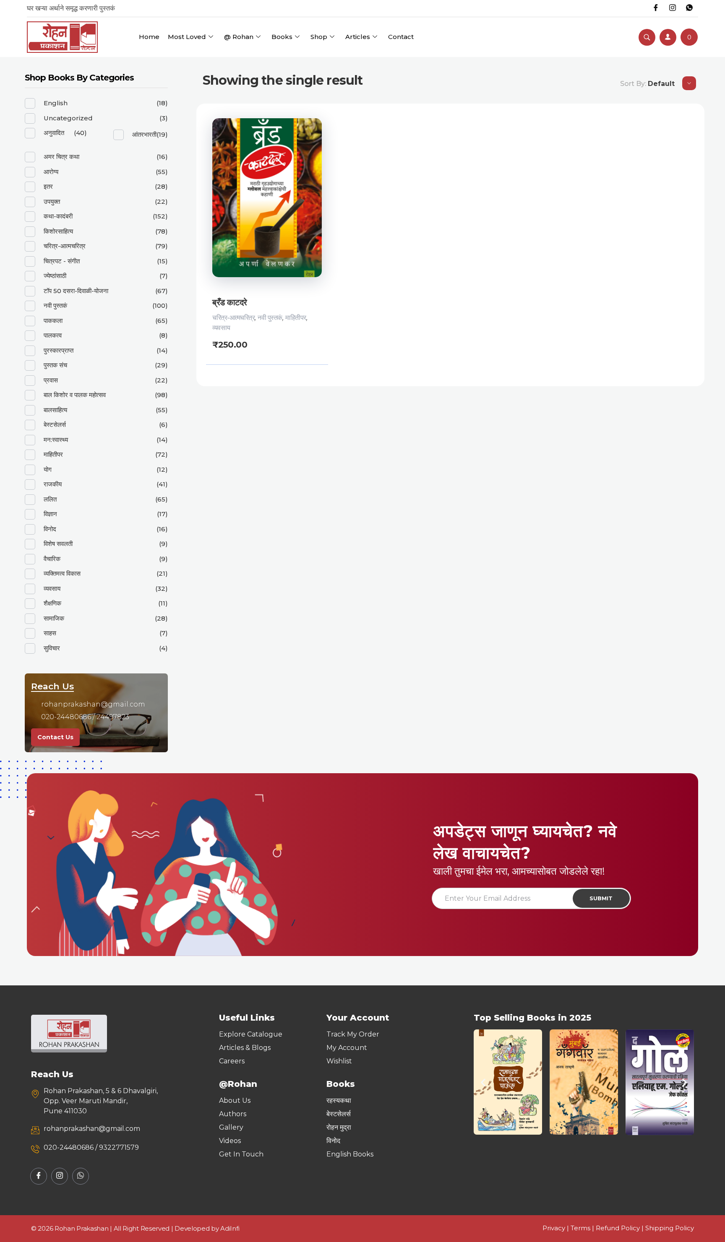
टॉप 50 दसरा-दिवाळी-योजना (76, 291)
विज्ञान (50, 514)
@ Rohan (238, 37)
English (56, 103)
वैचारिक (52, 559)
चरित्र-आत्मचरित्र (233, 318)
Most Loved (187, 37)
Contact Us (55, 737)
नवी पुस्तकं (270, 318)
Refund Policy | (620, 1228)
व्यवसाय (221, 328)
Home (149, 37)
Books (281, 37)
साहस (50, 633)
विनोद (50, 529)
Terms (580, 1228)
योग (48, 469)
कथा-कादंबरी (58, 216)
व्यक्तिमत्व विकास (62, 573)
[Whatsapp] (689, 8)
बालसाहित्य (55, 410)
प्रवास (51, 380)
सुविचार (52, 648)
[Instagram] (672, 8)
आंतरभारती (144, 134)
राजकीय (53, 484)
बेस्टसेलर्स (55, 425)
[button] (483, 1082)
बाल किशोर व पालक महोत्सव (75, 395)
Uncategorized (68, 118)
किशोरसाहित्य (58, 231)
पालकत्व (53, 335)
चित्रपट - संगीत (62, 261)
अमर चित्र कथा (61, 157)
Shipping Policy (669, 1228)
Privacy (553, 1228)
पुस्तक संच (55, 365)
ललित (50, 499)
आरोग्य (51, 172)
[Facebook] (655, 8)
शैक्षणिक (52, 603)
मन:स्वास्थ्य (56, 440)
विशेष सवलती (58, 544)
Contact (401, 37)
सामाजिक (54, 618)
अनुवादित (54, 133)
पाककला (53, 321)
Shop (318, 37)
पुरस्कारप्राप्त (58, 350)
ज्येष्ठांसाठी (55, 276)
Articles (357, 37)
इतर (48, 186)
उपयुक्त (52, 201)
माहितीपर (295, 318)
